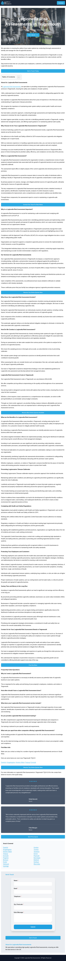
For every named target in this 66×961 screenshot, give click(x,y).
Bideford (36, 860)
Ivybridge (6, 866)
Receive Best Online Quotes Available (33, 412)
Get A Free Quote (33, 836)
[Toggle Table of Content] (18, 77)
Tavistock (36, 851)
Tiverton (36, 849)
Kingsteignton (11, 762)
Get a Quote (31, 35)
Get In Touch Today (33, 71)
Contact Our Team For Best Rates (33, 204)
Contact (61, 3)
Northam (36, 862)
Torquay (27, 762)
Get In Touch (33, 937)
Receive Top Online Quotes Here (33, 292)
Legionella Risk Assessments (11, 86)
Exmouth (33, 762)
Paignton (6, 858)
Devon (36, 853)
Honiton (36, 847)
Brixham (5, 860)
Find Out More (33, 665)
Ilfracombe (37, 864)
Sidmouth (6, 864)
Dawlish (3, 762)
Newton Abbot (20, 762)
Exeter (5, 862)
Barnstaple (37, 858)
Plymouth (36, 856)
